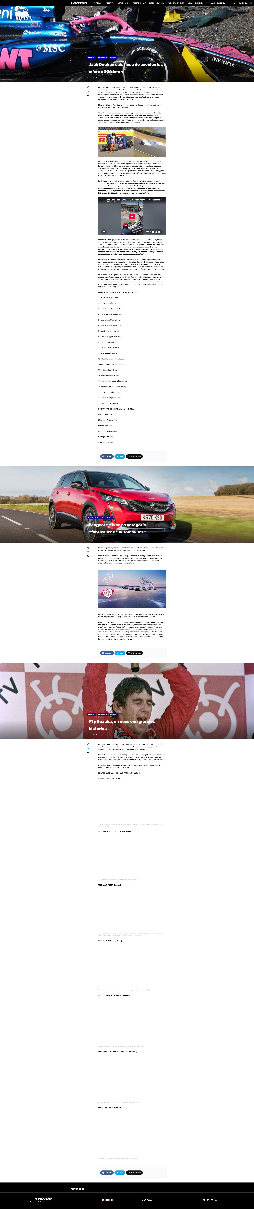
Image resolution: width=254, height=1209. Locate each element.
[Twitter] (208, 1200)
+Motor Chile (76, 1189)
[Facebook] (204, 1200)
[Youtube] (212, 1200)
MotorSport (102, 57)
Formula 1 (91, 57)
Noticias (113, 57)
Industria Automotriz (95, 518)
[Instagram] (216, 1200)
